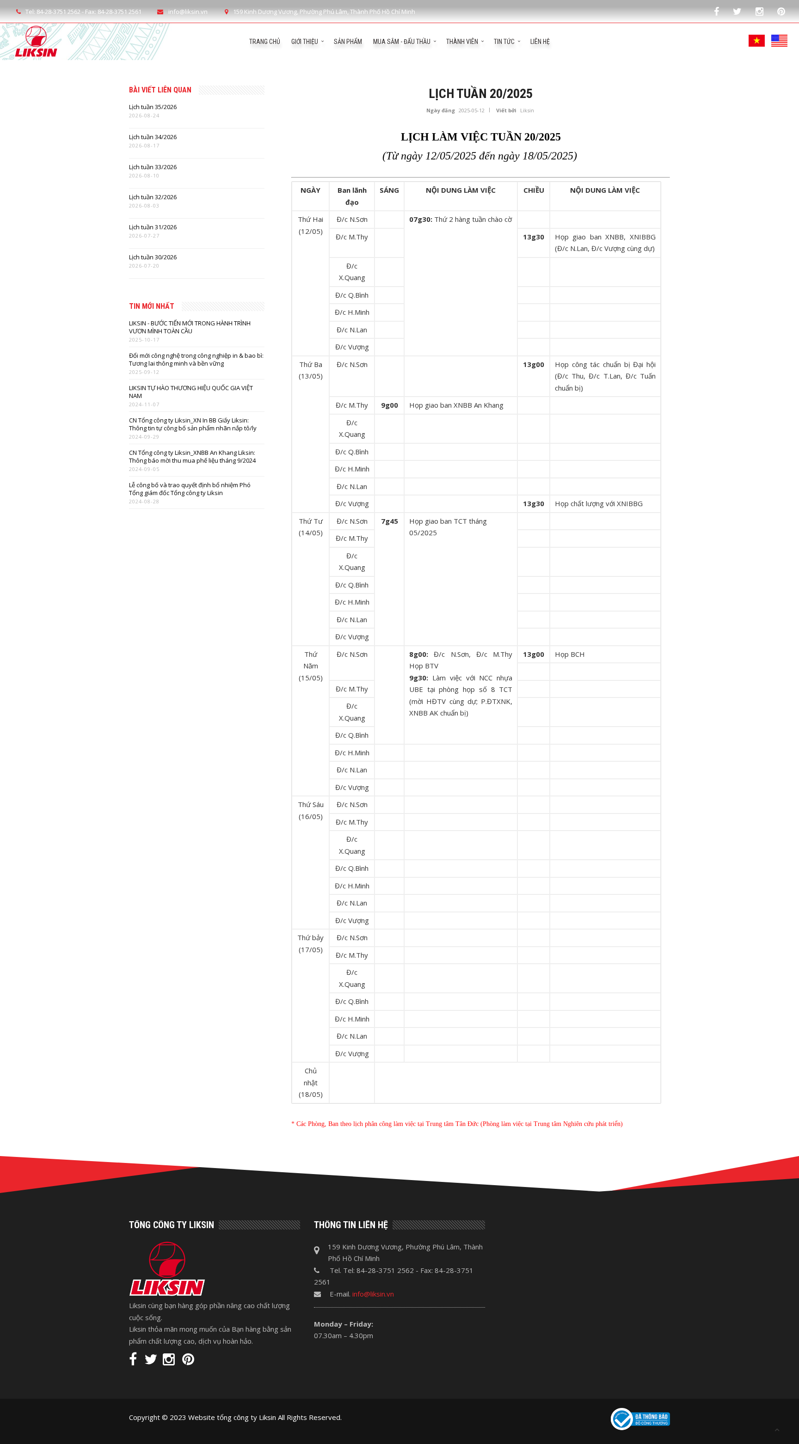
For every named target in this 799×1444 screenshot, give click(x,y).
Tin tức (504, 41)
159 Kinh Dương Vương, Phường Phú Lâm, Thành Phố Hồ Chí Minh (324, 11)
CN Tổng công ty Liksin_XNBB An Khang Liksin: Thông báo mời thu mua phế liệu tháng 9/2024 (192, 457)
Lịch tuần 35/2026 (153, 107)
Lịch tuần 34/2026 (153, 137)
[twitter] (737, 11)
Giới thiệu (304, 41)
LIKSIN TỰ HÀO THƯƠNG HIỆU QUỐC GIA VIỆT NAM (191, 392)
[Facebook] (716, 11)
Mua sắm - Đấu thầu (401, 41)
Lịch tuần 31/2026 (153, 227)
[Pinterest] (781, 11)
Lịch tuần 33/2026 (153, 167)
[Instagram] (759, 11)
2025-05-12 (472, 110)
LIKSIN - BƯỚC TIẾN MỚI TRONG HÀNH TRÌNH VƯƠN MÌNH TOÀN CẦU (190, 327)
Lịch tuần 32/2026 (153, 197)
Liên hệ (540, 41)
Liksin (527, 110)
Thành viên (462, 41)
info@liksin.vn (373, 1293)
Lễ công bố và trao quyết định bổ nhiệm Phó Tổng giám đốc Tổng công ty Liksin (190, 489)
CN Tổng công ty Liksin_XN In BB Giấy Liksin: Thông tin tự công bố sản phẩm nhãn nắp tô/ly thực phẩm (193, 424)
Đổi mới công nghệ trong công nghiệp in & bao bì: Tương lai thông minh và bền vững (196, 359)
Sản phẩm (348, 41)
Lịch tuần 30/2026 (153, 257)
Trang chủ (264, 41)
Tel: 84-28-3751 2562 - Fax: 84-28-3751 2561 (83, 11)
